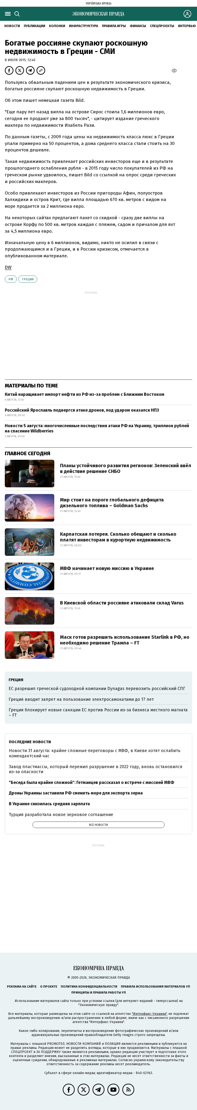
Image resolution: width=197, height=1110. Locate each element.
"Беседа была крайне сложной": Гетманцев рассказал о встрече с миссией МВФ (91, 782)
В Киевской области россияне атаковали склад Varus (122, 603)
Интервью (187, 26)
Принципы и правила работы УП (98, 992)
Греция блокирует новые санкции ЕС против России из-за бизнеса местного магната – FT (98, 712)
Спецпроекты (162, 26)
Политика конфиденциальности (89, 986)
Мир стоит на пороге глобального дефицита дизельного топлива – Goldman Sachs (112, 502)
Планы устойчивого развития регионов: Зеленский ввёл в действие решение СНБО (125, 468)
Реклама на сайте (22, 986)
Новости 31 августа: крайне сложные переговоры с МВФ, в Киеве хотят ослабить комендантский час (94, 753)
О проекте (48, 986)
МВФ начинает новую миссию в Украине (107, 568)
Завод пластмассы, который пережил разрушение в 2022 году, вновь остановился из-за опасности (95, 769)
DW (8, 267)
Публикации (34, 26)
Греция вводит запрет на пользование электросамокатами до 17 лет (81, 699)
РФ (10, 279)
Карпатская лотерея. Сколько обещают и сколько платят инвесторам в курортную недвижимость (118, 537)
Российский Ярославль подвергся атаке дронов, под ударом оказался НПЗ (82, 410)
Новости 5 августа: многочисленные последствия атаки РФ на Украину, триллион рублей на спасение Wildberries (97, 428)
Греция (28, 279)
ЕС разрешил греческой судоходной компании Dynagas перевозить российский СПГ (97, 688)
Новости (12, 26)
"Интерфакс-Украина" (149, 1014)
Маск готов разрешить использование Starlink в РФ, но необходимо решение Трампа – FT (124, 640)
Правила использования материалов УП (155, 986)
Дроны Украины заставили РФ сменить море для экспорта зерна (76, 793)
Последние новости (30, 742)
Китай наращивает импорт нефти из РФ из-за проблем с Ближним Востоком (84, 394)
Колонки (57, 26)
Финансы (138, 26)
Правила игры (114, 26)
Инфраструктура (83, 26)
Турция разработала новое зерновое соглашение (61, 814)
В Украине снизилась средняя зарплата (49, 803)
